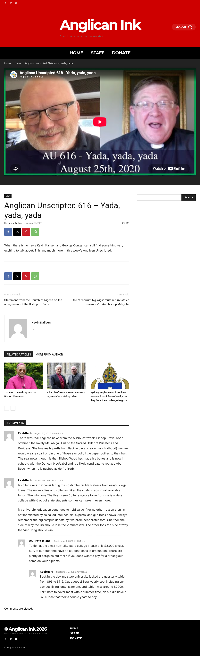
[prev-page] (6, 408)
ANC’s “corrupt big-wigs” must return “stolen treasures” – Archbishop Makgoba (100, 302)
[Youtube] (16, 3)
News (18, 63)
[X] (10, 3)
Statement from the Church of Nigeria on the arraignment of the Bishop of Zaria (33, 302)
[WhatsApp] (35, 232)
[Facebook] (5, 3)
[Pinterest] (26, 232)
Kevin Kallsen (15, 222)
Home (7, 63)
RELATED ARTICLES (19, 354)
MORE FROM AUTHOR (49, 354)
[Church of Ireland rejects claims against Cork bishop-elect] (66, 376)
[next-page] (13, 408)
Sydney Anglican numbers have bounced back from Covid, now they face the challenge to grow (108, 396)
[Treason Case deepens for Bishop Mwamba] (23, 376)
